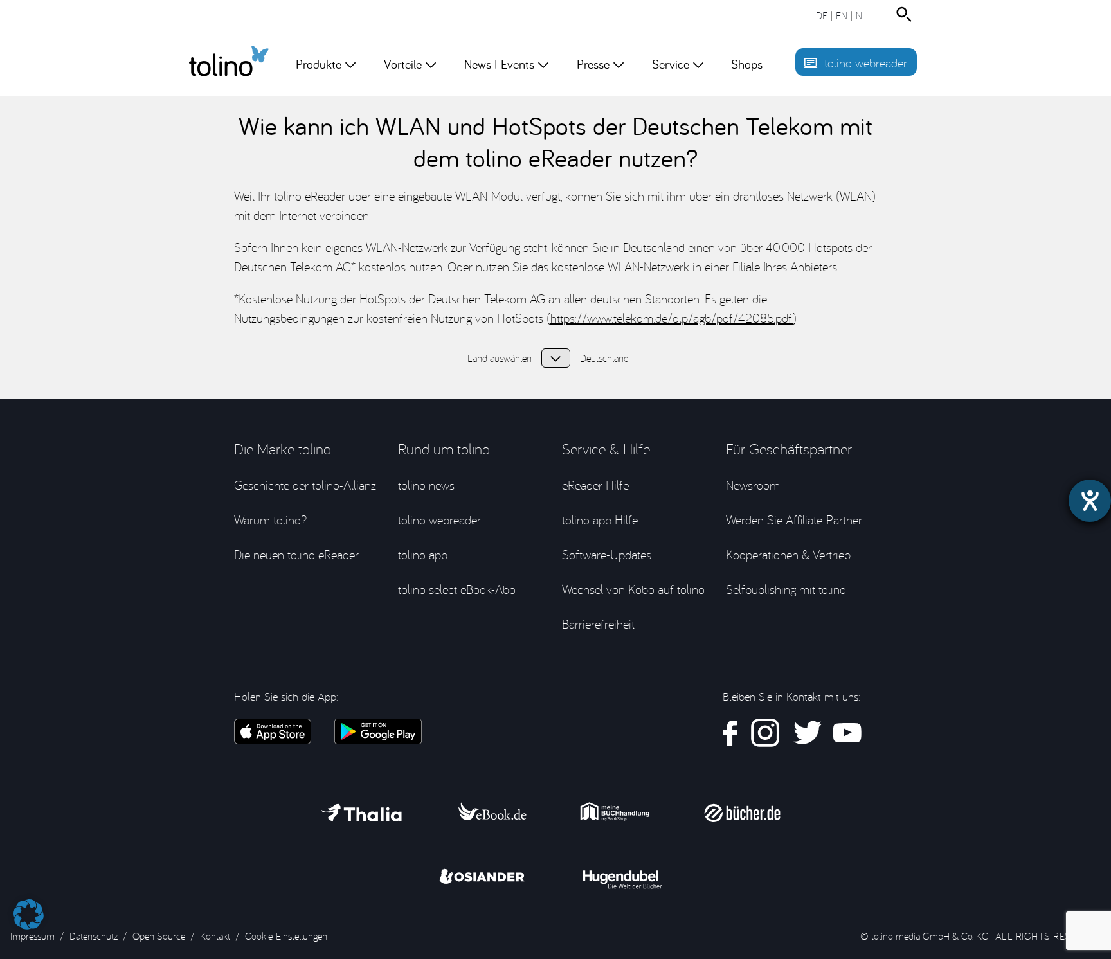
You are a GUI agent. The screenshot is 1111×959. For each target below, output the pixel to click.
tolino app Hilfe (600, 520)
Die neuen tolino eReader (296, 554)
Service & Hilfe (606, 448)
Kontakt (215, 935)
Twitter (806, 733)
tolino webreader (865, 63)
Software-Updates (606, 554)
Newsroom (753, 485)
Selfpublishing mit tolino (786, 589)
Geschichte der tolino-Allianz (305, 485)
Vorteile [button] (403, 64)
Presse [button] (593, 64)
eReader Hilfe (595, 485)
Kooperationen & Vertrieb (788, 554)
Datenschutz (93, 935)
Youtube (847, 733)
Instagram (765, 733)
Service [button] (670, 64)
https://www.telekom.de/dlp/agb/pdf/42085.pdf (671, 318)
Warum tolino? (270, 520)
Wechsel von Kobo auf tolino (633, 589)
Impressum (32, 935)
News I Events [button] (499, 64)
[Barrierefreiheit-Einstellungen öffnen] (1090, 501)
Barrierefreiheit (598, 624)
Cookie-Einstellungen (286, 935)
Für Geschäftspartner (789, 448)
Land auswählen (555, 358)
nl (861, 15)
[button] (28, 908)
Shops (747, 64)
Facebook (730, 733)
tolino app (422, 554)
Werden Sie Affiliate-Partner (794, 520)
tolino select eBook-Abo (457, 589)
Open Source (158, 935)
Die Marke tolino (282, 448)
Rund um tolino (444, 448)
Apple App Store (272, 731)
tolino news (426, 485)
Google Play (378, 731)
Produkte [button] (318, 64)
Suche (906, 14)
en (841, 15)
